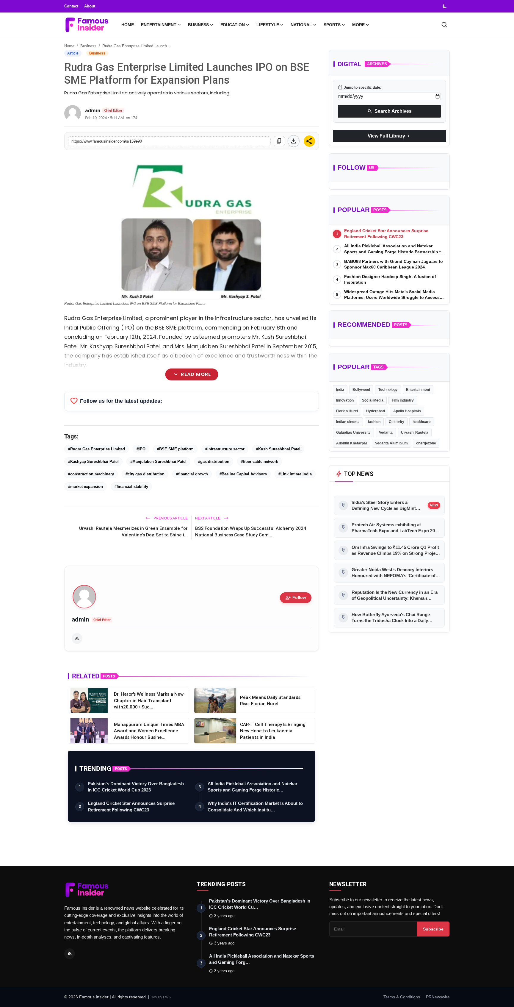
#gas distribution (213, 461)
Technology (388, 390)
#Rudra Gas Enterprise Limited (96, 449)
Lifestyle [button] (267, 24)
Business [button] (198, 24)
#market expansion (85, 486)
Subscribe (433, 929)
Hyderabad (375, 411)
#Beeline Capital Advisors (243, 474)
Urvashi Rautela (414, 432)
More (358, 24)
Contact (71, 6)
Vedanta (386, 432)
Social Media (372, 400)
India (340, 390)
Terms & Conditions (401, 996)
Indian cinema (348, 422)
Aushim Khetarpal (351, 443)
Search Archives (389, 111)
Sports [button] (332, 24)
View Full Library (389, 136)
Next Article (208, 518)
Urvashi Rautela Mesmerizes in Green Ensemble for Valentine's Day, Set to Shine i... (133, 531)
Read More (191, 374)
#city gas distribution (145, 474)
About (89, 6)
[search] (444, 24)
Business (88, 46)
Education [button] (232, 24)
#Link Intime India (295, 474)
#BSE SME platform (175, 449)
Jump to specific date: (359, 87)
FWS (167, 997)
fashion (374, 422)
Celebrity (396, 422)
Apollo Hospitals (407, 411)
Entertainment (418, 390)
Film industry (403, 400)
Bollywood (361, 390)
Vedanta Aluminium (391, 443)
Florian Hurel (347, 411)
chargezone (426, 443)
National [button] (301, 24)
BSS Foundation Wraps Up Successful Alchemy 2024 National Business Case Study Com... (250, 531)
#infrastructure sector (225, 449)
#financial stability (131, 486)
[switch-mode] (445, 6)
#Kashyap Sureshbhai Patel (93, 461)
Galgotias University (353, 432)
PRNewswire (438, 996)
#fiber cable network (259, 461)
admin (80, 619)
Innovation (345, 400)
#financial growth (192, 474)
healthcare (422, 422)
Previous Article (170, 518)
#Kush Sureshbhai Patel (278, 449)
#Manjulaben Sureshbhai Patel (158, 461)
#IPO (141, 449)
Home (127, 24)
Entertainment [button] (158, 24)
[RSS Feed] (77, 638)
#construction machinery (91, 474)
